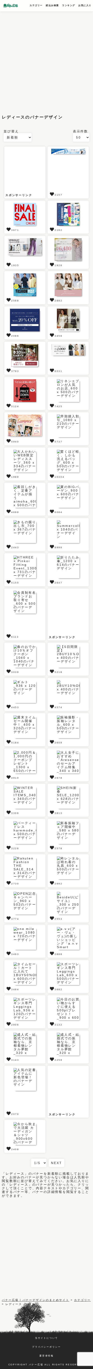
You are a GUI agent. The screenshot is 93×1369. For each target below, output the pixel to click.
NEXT (56, 1163)
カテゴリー (36, 5)
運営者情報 (46, 1355)
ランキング (68, 5)
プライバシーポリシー (46, 1347)
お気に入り (84, 5)
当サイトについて (46, 1338)
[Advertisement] (46, 60)
